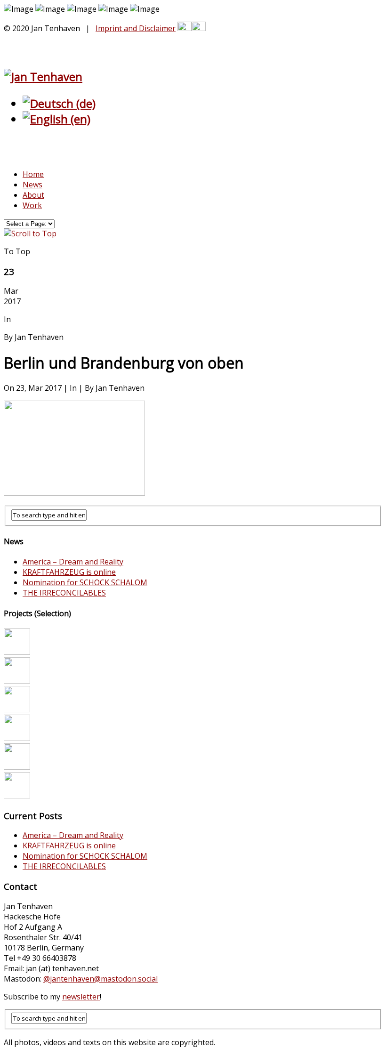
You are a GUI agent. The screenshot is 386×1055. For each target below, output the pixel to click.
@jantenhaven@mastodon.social (100, 979)
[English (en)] (56, 119)
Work (32, 205)
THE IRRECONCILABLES (64, 593)
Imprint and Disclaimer (136, 28)
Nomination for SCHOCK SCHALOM (85, 582)
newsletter (81, 996)
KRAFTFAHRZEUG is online (69, 572)
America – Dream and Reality (73, 561)
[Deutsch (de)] (59, 103)
